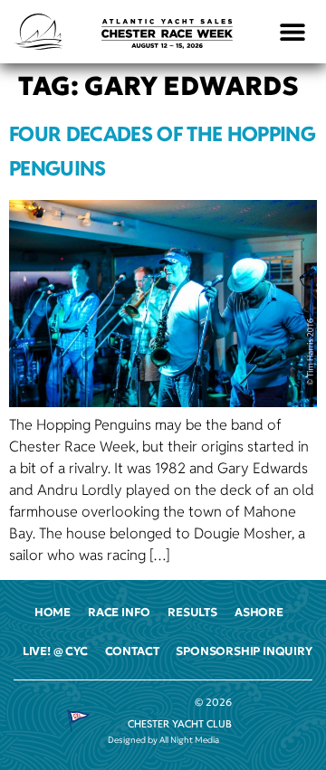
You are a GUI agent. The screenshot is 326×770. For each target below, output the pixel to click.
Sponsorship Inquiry (244, 651)
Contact (132, 651)
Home (52, 612)
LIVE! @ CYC (55, 651)
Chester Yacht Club (180, 724)
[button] (293, 32)
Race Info (119, 612)
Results (192, 612)
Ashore (259, 612)
